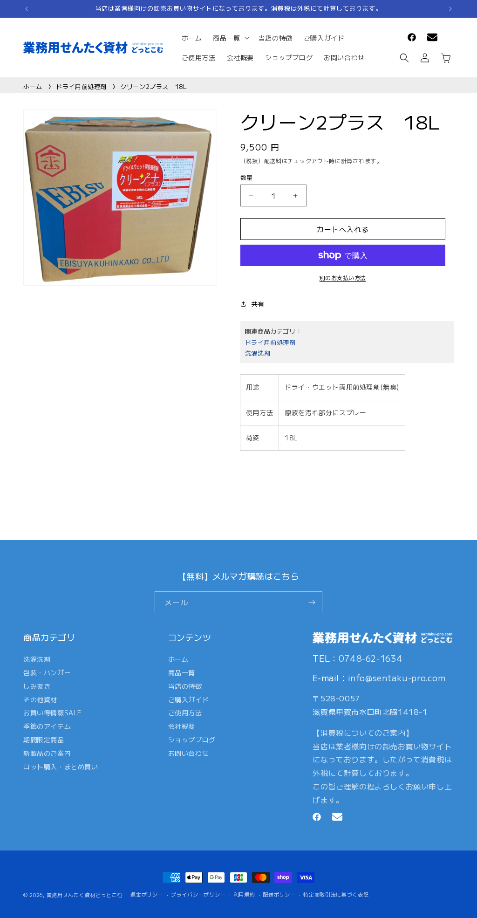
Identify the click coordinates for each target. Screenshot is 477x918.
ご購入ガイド (188, 699)
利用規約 (244, 894)
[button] (229, 38)
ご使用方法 (185, 712)
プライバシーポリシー (198, 894)
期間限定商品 (43, 739)
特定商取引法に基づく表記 (335, 894)
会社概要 (181, 726)
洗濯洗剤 (257, 353)
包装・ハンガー (47, 672)
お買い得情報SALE (52, 712)
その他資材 (40, 699)
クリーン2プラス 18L (153, 86)
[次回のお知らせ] (450, 9)
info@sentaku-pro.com (397, 677)
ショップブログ (192, 739)
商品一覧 (181, 672)
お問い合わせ (188, 753)
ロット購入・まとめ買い (60, 766)
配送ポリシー (279, 894)
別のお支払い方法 (343, 277)
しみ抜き (36, 686)
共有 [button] (258, 303)
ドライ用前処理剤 (81, 86)
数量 (246, 177)
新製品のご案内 (47, 753)
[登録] (311, 602)
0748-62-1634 (371, 658)
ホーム (32, 86)
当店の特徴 (185, 686)
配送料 (273, 160)
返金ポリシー (146, 894)
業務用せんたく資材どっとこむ (85, 894)
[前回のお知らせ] (26, 9)
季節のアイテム (47, 726)
